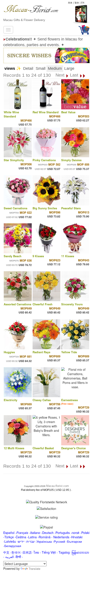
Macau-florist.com (57, 486)
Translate (34, 569)
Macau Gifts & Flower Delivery (24, 20)
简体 (70, 2)
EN (82, 2)
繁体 (77, 2)
